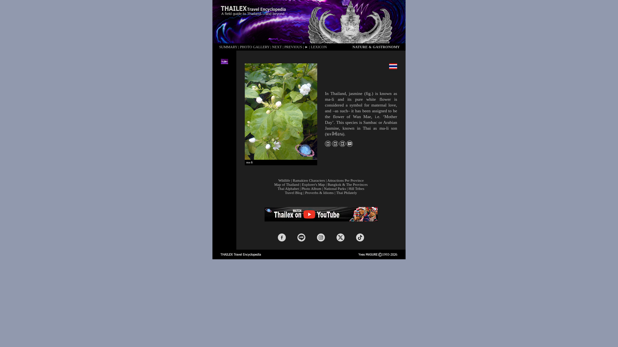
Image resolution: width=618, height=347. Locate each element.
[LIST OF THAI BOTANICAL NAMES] (350, 145)
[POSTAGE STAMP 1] (328, 145)
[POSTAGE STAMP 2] (335, 145)
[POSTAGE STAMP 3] (342, 145)
